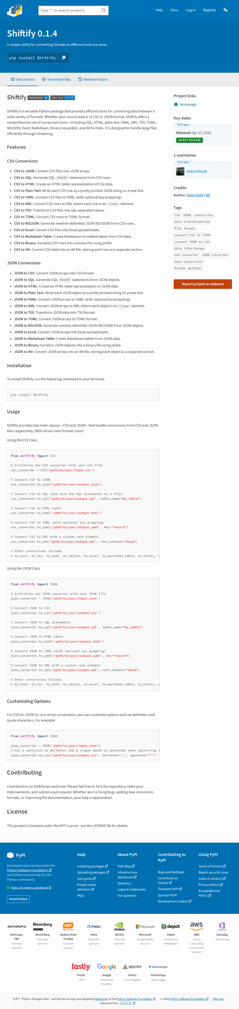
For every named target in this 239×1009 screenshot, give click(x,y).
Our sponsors (127, 895)
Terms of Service (210, 866)
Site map (218, 999)
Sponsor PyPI (167, 895)
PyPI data (183, 125)
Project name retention (86, 887)
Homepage (188, 104)
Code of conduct (210, 878)
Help (159, 10)
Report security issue (213, 872)
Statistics (124, 883)
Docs (174, 10)
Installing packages (90, 866)
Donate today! (18, 899)
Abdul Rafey (195, 195)
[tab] (22, 79)
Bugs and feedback (171, 872)
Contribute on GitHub (168, 880)
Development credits (173, 901)
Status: (29, 888)
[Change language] (226, 10)
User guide (84, 878)
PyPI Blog (124, 866)
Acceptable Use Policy (209, 893)
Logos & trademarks (132, 889)
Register (209, 10)
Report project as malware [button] (203, 284)
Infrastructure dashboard (127, 875)
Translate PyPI (168, 889)
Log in (191, 10)
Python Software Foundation (27, 870)
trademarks (101, 999)
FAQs (80, 895)
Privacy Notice (209, 884)
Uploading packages (91, 872)
